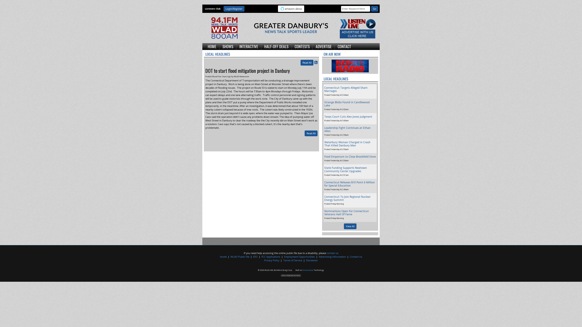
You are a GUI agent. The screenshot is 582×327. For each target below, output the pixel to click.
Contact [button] (344, 46)
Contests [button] (302, 46)
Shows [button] (227, 46)
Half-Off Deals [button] (276, 46)
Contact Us (356, 256)
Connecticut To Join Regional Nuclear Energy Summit (347, 198)
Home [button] (212, 46)
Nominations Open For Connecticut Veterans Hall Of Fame (346, 212)
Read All (307, 62)
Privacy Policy (271, 260)
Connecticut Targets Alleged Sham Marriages (346, 89)
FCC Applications (270, 256)
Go (374, 8)
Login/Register (234, 8)
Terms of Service (292, 260)
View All (350, 226)
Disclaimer (312, 260)
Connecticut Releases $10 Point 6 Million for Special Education (349, 183)
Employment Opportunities (299, 256)
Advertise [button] (324, 46)
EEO (255, 256)
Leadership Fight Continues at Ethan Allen (347, 129)
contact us (332, 253)
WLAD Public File (240, 256)
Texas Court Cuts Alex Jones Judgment (348, 116)
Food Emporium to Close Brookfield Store (350, 156)
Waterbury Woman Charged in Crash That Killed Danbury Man (347, 143)
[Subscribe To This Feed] (316, 62)
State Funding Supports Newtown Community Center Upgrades (345, 169)
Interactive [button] (248, 46)
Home (223, 256)
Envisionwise (308, 270)
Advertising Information (332, 256)
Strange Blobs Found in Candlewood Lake (347, 103)
